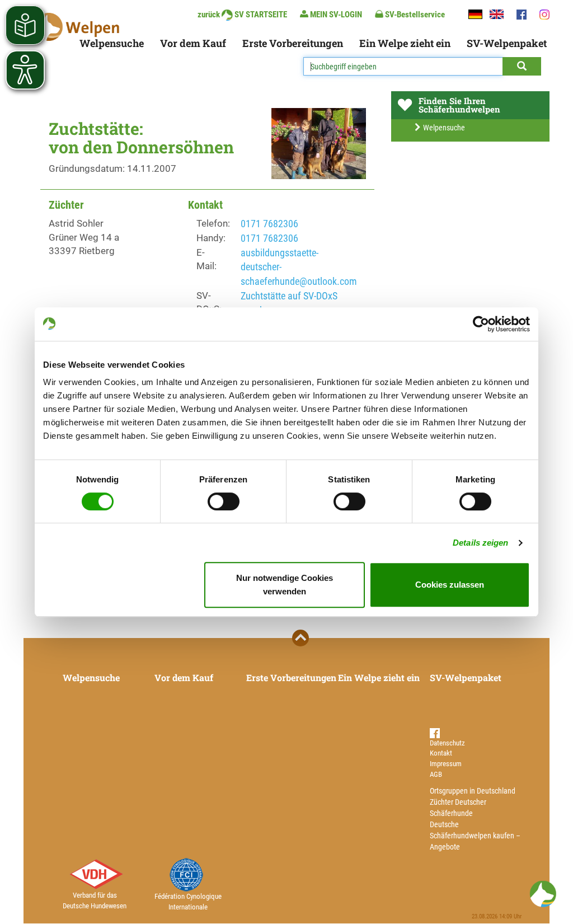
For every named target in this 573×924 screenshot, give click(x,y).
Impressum (446, 763)
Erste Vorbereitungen (292, 43)
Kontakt (441, 753)
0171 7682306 (269, 223)
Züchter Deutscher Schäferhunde (458, 808)
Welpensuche (111, 43)
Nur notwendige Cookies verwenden (284, 584)
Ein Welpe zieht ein (404, 43)
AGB (436, 774)
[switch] (223, 501)
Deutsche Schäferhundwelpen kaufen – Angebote (475, 835)
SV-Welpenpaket (507, 43)
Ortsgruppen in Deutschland (472, 790)
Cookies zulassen (449, 584)
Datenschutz (447, 743)
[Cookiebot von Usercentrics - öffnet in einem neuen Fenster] (481, 324)
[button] (542, 893)
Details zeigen (480, 542)
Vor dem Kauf (193, 43)
